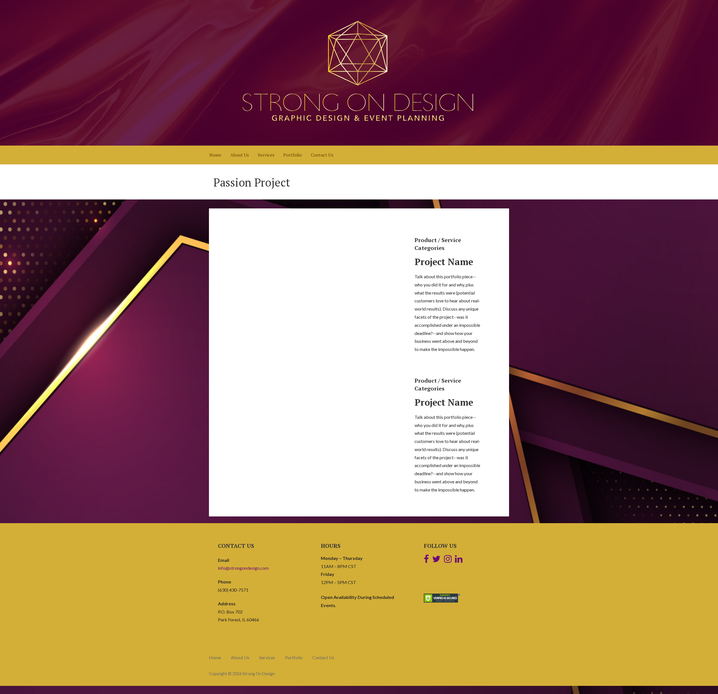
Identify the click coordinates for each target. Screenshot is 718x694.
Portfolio (292, 155)
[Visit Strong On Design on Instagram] (448, 560)
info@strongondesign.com (243, 568)
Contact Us (322, 155)
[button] (235, 291)
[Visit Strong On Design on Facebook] (426, 560)
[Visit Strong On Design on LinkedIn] (458, 560)
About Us (239, 155)
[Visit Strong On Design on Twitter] (436, 560)
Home (215, 155)
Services (266, 155)
